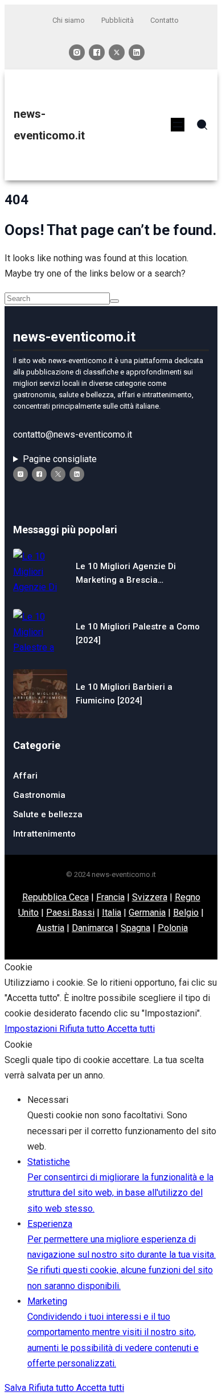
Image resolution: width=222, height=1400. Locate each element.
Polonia (173, 928)
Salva (16, 1387)
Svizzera (149, 897)
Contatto (164, 20)
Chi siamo (68, 20)
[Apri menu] (177, 124)
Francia (110, 897)
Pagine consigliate (60, 459)
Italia (111, 912)
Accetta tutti (131, 1028)
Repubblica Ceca (55, 897)
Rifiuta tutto (83, 1028)
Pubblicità (117, 20)
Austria (50, 928)
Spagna (135, 928)
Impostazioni (32, 1028)
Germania (147, 912)
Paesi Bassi (70, 912)
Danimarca (92, 928)
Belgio (186, 912)
